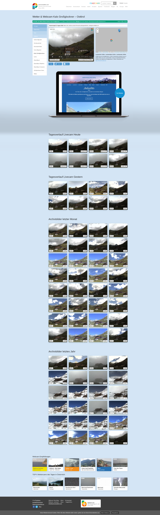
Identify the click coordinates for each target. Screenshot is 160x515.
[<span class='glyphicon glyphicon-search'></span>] (114, 3)
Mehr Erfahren (105, 512)
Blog (40, 506)
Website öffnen (86, 93)
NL (117, 6)
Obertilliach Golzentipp (40, 67)
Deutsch (121, 3)
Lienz (35, 56)
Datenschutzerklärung (38, 504)
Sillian (35, 73)
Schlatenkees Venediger (40, 70)
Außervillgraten (38, 39)
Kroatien (94, 6)
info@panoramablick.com (55, 503)
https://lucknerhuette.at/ (101, 60)
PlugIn (51, 64)
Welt (126, 6)
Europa (122, 6)
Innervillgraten (37, 50)
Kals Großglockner (39, 53)
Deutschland (76, 6)
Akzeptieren (115, 512)
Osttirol (36, 36)
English (126, 3)
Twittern (59, 64)
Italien (88, 6)
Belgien (113, 6)
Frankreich (107, 6)
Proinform (37, 500)
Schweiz (83, 6)
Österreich (69, 6)
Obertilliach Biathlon (39, 63)
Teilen (67, 64)
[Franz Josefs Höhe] (119, 30)
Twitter (36, 507)
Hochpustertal (37, 43)
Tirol (35, 33)
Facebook (33, 507)
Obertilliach (37, 60)
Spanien (100, 6)
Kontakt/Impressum (37, 502)
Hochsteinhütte (38, 46)
